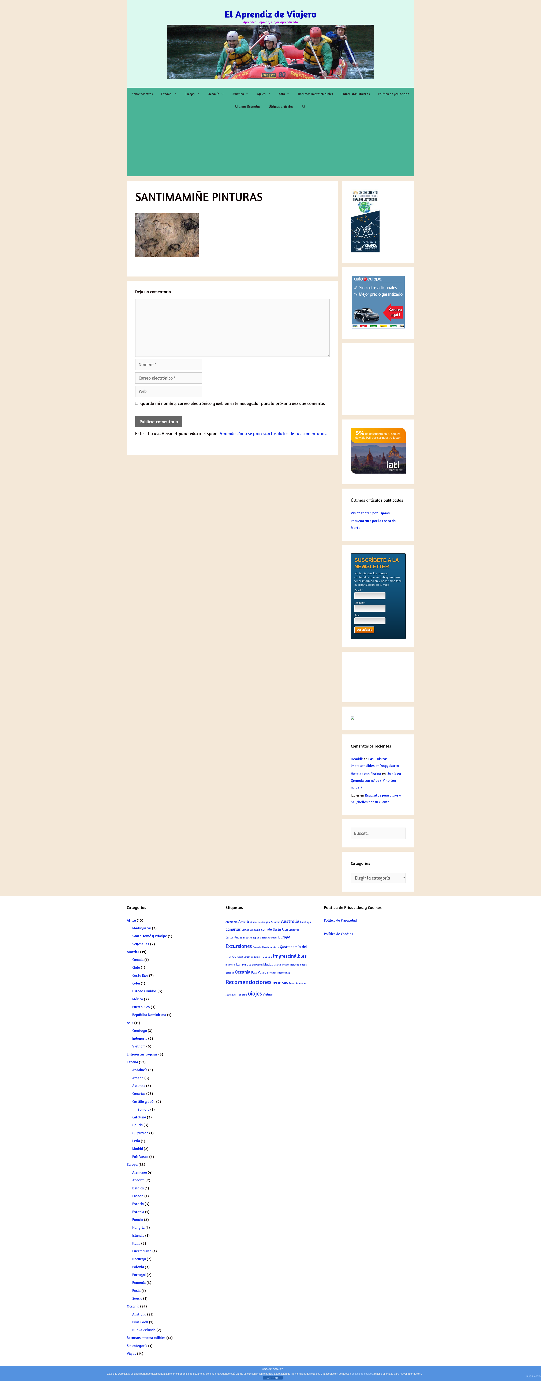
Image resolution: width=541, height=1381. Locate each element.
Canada (137, 959)
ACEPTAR (272, 1378)
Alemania (139, 1172)
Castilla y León (143, 1101)
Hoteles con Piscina (366, 773)
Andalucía (139, 1070)
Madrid (137, 1148)
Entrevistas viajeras (356, 94)
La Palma (257, 964)
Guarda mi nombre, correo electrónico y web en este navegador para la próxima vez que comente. (232, 403)
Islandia (138, 1235)
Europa (190, 94)
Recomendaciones (248, 982)
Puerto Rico (141, 1007)
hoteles (266, 956)
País (356, 615)
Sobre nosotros (142, 94)
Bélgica (138, 1188)
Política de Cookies (338, 934)
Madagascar (141, 928)
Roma (292, 983)
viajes (255, 993)
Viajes (131, 1353)
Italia (136, 1243)
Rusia (136, 1290)
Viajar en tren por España (370, 513)
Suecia (137, 1298)
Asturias (138, 1085)
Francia (137, 1219)
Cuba (136, 983)
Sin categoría (137, 1345)
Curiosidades (233, 937)
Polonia (138, 1267)
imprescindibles (290, 956)
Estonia (138, 1211)
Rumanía (139, 1282)
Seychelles (140, 944)
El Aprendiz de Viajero (270, 14)
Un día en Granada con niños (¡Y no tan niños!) (376, 780)
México (137, 999)
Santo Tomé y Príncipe (149, 936)
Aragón (137, 1078)
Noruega (139, 1259)
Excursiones (238, 946)
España (166, 94)
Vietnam (138, 1046)
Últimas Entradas (247, 107)
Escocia (138, 1203)
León (136, 1141)
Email (358, 590)
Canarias (138, 1093)
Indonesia (139, 1038)
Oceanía (213, 94)
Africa (261, 94)
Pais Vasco (258, 972)
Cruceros (294, 929)
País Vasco (140, 1156)
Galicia (137, 1125)
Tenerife (242, 994)
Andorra (138, 1180)
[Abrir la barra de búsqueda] (304, 106)
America (238, 94)
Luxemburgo (142, 1251)
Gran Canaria (245, 956)
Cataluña (139, 1117)
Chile (136, 967)
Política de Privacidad (340, 920)
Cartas (245, 929)
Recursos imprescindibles (315, 94)
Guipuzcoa (140, 1133)
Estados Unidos (144, 991)
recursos (280, 982)
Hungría (138, 1227)
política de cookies (362, 1373)
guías (256, 956)
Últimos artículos (281, 107)
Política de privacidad (393, 94)
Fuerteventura (270, 947)
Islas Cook (140, 1322)
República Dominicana (149, 1014)
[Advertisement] (270, 144)
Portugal (139, 1274)
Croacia (137, 1196)
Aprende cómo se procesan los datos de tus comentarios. (273, 433)
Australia (139, 1314)
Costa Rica (140, 975)
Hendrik (357, 759)
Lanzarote (243, 964)
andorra (257, 922)
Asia (282, 94)
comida (266, 929)
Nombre (359, 602)
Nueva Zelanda (144, 1330)
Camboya (139, 1030)
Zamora (143, 1109)
